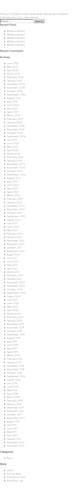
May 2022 (12, 230)
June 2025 (13, 105)
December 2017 (15, 407)
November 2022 (16, 209)
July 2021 (12, 258)
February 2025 (15, 119)
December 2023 (16, 164)
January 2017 (14, 438)
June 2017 (12, 428)
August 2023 (14, 178)
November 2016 (15, 445)
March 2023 (13, 195)
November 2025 (16, 87)
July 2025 (12, 101)
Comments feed (16, 477)
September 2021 (16, 251)
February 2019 (15, 359)
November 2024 (16, 129)
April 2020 (12, 310)
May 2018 (12, 390)
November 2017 (15, 411)
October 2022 (14, 212)
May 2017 (12, 432)
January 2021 (14, 279)
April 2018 (12, 393)
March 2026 (13, 73)
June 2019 (12, 345)
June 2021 (12, 261)
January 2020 (14, 320)
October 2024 (14, 132)
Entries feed (14, 473)
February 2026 (15, 77)
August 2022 (14, 219)
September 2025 (16, 94)
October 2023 (14, 171)
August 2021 (13, 254)
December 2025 (16, 84)
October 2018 (14, 372)
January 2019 (14, 362)
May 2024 (12, 146)
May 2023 (12, 188)
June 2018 (12, 386)
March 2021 (13, 272)
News (10, 458)
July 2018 (12, 383)
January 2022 (14, 237)
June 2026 (13, 63)
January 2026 (14, 80)
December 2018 (15, 365)
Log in (10, 470)
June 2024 (13, 143)
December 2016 (15, 442)
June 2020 (13, 303)
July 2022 (12, 223)
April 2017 (12, 435)
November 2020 (16, 285)
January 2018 (14, 404)
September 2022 (16, 216)
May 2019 (12, 348)
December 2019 (15, 324)
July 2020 (12, 299)
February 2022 (15, 233)
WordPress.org (15, 480)
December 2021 (15, 240)
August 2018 (13, 379)
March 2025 (13, 115)
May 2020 (12, 306)
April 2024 (12, 150)
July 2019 (12, 341)
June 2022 (13, 226)
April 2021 (12, 268)
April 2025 (12, 112)
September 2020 (16, 292)
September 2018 (16, 376)
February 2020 (15, 317)
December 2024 (16, 125)
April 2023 (12, 192)
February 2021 (15, 275)
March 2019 (13, 355)
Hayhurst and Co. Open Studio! (22, 17)
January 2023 (14, 202)
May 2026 (12, 66)
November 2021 (15, 244)
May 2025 (12, 108)
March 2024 (13, 153)
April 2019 (12, 352)
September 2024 (16, 136)
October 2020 (15, 289)
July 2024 (12, 139)
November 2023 (16, 167)
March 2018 (13, 397)
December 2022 (16, 205)
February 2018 (15, 400)
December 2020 (16, 282)
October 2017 (14, 414)
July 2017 (12, 425)
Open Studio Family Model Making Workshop (39, 14)
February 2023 (15, 199)
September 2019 (16, 334)
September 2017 (16, 418)
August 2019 (13, 338)
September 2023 (16, 174)
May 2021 (12, 265)
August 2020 (14, 296)
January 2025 (14, 122)
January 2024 (14, 160)
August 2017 (13, 421)
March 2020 (13, 313)
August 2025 (14, 98)
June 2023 (13, 185)
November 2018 (15, 369)
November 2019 (15, 327)
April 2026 (12, 70)
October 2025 (14, 91)
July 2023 (12, 181)
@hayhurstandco (16, 31)
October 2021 (14, 247)
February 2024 (15, 157)
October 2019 (14, 331)
